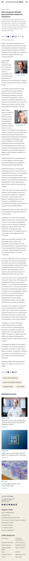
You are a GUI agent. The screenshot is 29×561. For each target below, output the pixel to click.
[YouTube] (7, 504)
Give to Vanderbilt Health (8, 512)
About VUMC (18, 557)
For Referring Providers (7, 527)
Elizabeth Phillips (8, 386)
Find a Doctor (5, 538)
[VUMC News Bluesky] (16, 504)
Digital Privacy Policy (20, 554)
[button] (2, 2)
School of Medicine (20, 542)
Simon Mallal (20, 386)
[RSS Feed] (2, 504)
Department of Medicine (10, 378)
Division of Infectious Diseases (12, 382)
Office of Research (20, 547)
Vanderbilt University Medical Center (10, 517)
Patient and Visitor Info (7, 542)
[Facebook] (4, 504)
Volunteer (17, 552)
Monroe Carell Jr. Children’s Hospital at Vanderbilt (14, 520)
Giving (3, 552)
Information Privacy (6, 554)
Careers (3, 557)
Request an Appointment (8, 530)
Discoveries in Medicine (7, 525)
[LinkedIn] (14, 504)
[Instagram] (9, 504)
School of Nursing (6, 545)
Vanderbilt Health (6, 515)
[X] (11, 504)
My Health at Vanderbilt (7, 522)
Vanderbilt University (20, 545)
